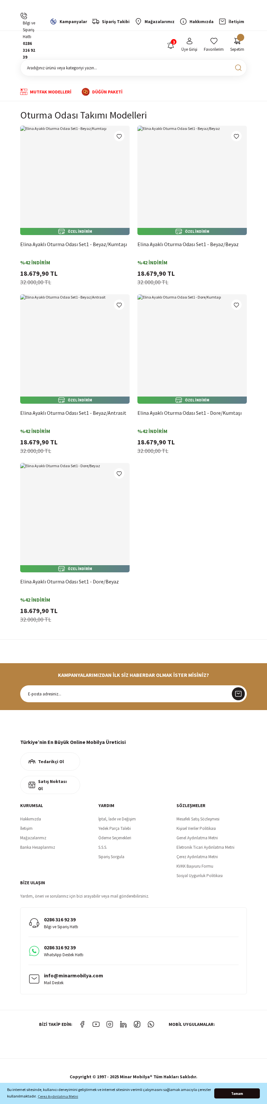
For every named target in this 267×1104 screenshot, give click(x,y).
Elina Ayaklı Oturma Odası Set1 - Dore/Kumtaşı (189, 413)
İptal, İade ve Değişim (117, 819)
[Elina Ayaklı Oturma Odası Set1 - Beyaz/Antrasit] (75, 349)
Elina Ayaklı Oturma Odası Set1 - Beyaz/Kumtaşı (73, 244)
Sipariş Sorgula (111, 856)
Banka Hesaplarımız (37, 847)
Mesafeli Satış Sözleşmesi (197, 819)
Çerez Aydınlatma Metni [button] (58, 1096)
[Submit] (238, 693)
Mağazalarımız (33, 838)
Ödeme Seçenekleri (114, 838)
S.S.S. (102, 847)
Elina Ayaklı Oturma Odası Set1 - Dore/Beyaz (69, 581)
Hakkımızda (30, 819)
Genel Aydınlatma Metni (197, 838)
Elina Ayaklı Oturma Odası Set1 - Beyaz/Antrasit (73, 413)
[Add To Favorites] (119, 136)
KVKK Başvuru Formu (194, 866)
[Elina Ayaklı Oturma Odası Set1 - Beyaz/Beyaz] (192, 180)
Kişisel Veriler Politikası (196, 828)
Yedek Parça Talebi (114, 828)
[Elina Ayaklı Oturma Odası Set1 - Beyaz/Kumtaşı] (75, 180)
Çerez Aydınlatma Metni (197, 856)
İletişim (26, 828)
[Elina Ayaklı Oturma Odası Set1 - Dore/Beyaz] (75, 517)
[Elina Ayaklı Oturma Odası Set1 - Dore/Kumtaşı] (192, 349)
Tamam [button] (237, 1093)
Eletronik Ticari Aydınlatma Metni (205, 847)
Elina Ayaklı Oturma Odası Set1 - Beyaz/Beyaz (188, 244)
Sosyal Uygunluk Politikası (199, 875)
